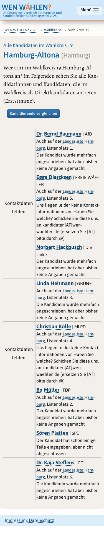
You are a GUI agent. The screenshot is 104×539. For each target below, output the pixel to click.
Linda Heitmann (55, 283)
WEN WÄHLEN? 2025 (20, 30)
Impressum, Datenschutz (29, 520)
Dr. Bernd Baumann (59, 134)
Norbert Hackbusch (59, 247)
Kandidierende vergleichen (33, 113)
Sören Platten (52, 433)
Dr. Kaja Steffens (55, 462)
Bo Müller (47, 390)
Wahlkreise (53, 30)
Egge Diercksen (54, 177)
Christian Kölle (53, 326)
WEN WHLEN (26, 7)
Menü (86, 9)
